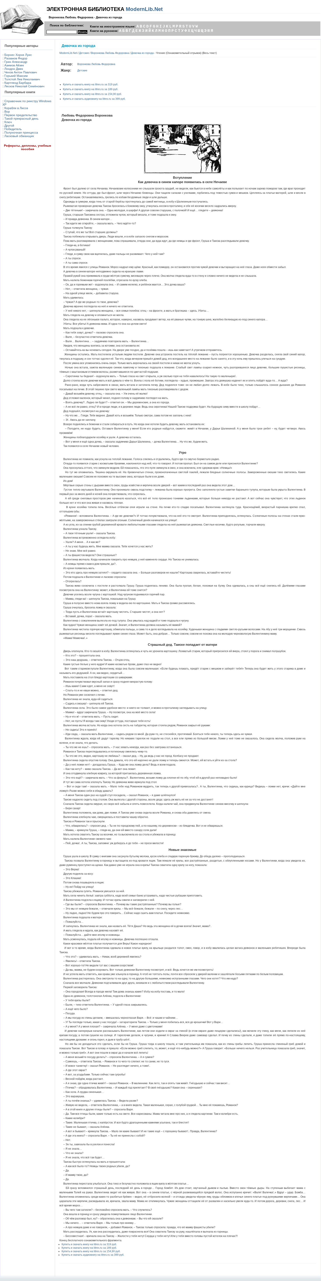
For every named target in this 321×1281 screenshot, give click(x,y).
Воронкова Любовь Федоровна (110, 53)
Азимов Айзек (14, 65)
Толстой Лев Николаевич (22, 79)
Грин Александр (15, 62)
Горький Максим (16, 75)
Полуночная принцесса (21, 132)
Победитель (13, 129)
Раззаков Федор (15, 58)
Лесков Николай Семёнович (24, 86)
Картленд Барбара (17, 82)
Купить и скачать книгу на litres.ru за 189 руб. (90, 89)
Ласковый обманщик (19, 136)
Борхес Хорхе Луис (18, 55)
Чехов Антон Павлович (20, 72)
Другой (9, 125)
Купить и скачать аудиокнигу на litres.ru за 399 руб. (94, 98)
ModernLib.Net (144, 9)
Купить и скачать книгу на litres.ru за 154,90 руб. (92, 94)
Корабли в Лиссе (16, 108)
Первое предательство (20, 115)
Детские (84, 53)
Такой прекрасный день (21, 118)
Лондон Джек (13, 68)
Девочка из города (142, 53)
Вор (7, 111)
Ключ (8, 122)
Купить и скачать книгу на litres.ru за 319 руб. (90, 84)
